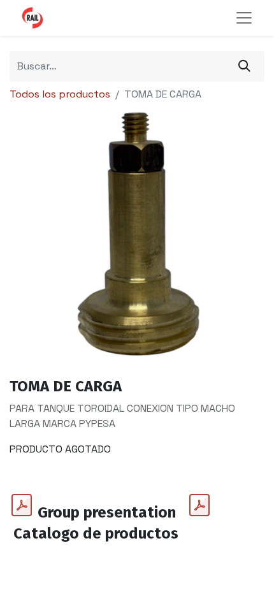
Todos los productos (60, 94)
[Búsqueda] (244, 66)
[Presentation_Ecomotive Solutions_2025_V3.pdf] (22, 505)
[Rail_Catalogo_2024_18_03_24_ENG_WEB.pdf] (199, 505)
